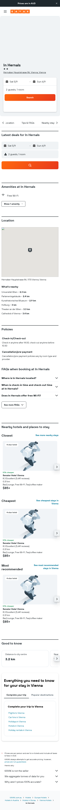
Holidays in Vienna (17, 721)
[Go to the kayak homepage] (20, 11)
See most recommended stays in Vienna (46, 567)
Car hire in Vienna (16, 717)
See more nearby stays (47, 435)
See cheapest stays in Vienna (47, 502)
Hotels (28, 797)
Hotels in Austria (12, 800)
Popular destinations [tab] (42, 694)
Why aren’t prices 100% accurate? (23, 781)
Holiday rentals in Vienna (20, 730)
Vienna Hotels (45, 800)
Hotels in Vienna (16, 725)
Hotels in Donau (29, 800)
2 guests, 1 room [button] (15, 89)
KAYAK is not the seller (16, 770)
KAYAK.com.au (16, 797)
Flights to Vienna (16, 713)
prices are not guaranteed (15, 762)
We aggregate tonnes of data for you (24, 776)
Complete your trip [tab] (16, 694)
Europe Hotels (41, 797)
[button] (56, 3)
